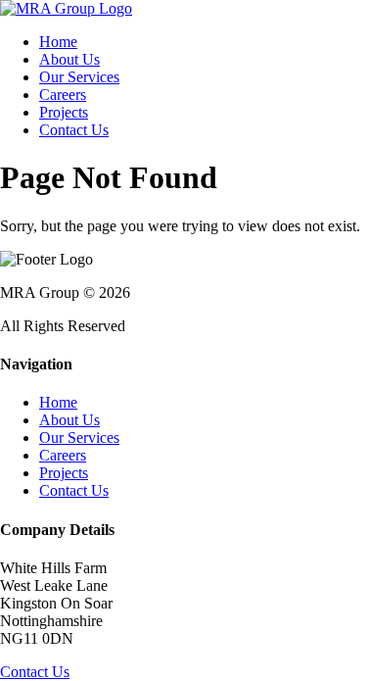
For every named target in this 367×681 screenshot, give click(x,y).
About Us (69, 59)
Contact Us (74, 130)
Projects (63, 112)
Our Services (79, 77)
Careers (62, 94)
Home (58, 41)
